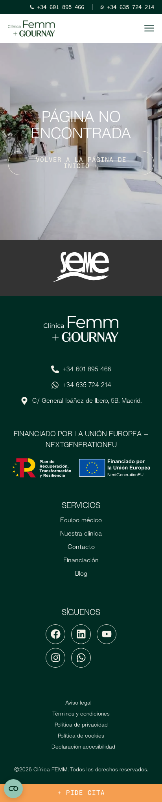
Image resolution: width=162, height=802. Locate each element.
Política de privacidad (81, 724)
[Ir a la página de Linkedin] (81, 634)
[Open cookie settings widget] (13, 788)
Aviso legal (78, 702)
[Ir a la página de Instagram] (55, 658)
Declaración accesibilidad (83, 746)
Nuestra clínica (81, 533)
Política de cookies (81, 735)
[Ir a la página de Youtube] (106, 634)
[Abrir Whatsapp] (81, 658)
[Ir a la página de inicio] (31, 28)
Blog (81, 573)
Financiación (81, 560)
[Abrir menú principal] (149, 28)
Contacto (81, 547)
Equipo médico (81, 520)
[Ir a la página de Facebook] (55, 634)
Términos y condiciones (81, 713)
